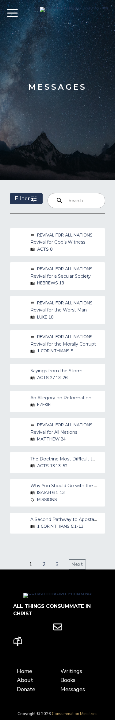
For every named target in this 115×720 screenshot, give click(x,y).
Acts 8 (44, 249)
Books (67, 680)
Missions (47, 500)
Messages (72, 689)
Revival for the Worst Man (58, 310)
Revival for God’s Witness (57, 242)
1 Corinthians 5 (55, 351)
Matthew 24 (51, 439)
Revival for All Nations (53, 432)
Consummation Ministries (75, 714)
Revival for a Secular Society (60, 276)
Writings (71, 671)
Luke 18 (45, 317)
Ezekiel (45, 405)
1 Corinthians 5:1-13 (60, 526)
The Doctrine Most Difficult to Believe (71, 459)
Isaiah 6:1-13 (51, 492)
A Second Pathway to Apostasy (64, 519)
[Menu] (12, 13)
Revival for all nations (65, 235)
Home (24, 671)
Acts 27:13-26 (52, 378)
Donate (26, 689)
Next (77, 564)
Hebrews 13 (50, 283)
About (25, 680)
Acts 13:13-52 (52, 466)
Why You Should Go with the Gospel (69, 485)
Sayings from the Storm (56, 371)
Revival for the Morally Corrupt (63, 344)
